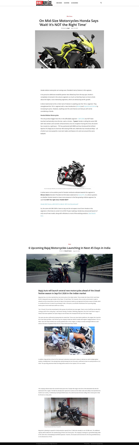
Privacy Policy (87, 443)
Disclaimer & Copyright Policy (97, 443)
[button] (101, 3)
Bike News (59, 3)
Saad (68, 28)
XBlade (78, 106)
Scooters (66, 3)
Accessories (74, 3)
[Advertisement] (69, 11)
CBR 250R (81, 119)
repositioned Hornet (90, 106)
